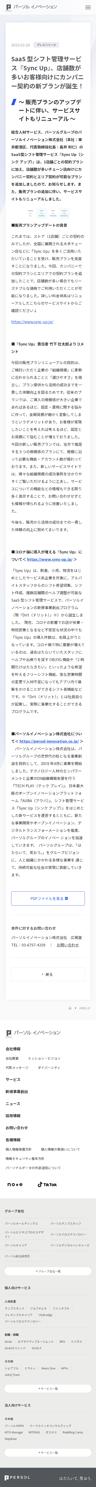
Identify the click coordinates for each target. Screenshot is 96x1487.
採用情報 (13, 1115)
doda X (36, 1348)
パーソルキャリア (16, 1245)
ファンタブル (61, 1308)
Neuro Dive (48, 1368)
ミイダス (76, 1341)
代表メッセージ (17, 1067)
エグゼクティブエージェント (36, 1341)
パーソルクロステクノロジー (68, 1234)
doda (8, 1341)
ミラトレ (30, 1368)
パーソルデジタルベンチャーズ (69, 1245)
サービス (13, 1079)
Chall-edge (45, 1315)
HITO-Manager (14, 1432)
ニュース (13, 1103)
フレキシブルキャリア (19, 1315)
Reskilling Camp (73, 1432)
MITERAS (34, 1432)
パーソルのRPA (14, 1426)
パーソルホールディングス (21, 1223)
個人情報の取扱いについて (60, 1149)
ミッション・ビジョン (44, 1058)
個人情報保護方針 (19, 1149)
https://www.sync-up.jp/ (32, 321)
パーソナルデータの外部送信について (33, 1167)
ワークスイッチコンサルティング (50, 1426)
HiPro (64, 1368)
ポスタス (51, 1432)
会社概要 (12, 1058)
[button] (88, 7)
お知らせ (84, 1008)
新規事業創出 (17, 1091)
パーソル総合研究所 (17, 1256)
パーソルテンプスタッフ (65, 1223)
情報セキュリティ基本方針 (25, 1158)
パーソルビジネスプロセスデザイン (24, 1234)
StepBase (11, 1439)
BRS (62, 1341)
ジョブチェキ (38, 1308)
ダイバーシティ (49, 1067)
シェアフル (12, 1368)
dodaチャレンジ (15, 1348)
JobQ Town (12, 1375)
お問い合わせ (68, 945)
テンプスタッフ (14, 1308)
